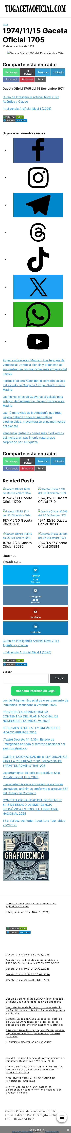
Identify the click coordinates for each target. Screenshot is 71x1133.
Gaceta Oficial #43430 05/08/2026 (28, 974)
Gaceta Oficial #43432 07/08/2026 (28, 954)
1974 (5, 24)
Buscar (7, 671)
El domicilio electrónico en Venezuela (29, 1041)
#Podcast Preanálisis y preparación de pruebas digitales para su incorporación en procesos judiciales (35, 1033)
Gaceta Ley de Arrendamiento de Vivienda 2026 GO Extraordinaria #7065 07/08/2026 (32, 962)
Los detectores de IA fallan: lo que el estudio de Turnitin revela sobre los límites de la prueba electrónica (35, 1010)
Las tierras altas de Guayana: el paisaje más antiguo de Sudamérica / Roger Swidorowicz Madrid (34, 401)
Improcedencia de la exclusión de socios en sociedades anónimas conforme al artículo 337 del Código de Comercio (35, 789)
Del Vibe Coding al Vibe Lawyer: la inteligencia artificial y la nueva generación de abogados (35, 1000)
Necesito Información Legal (35, 691)
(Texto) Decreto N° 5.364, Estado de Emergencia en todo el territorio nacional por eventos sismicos (34, 744)
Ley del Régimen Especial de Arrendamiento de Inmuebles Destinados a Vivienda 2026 (35, 1059)
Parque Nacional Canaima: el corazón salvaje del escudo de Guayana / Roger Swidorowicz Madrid (34, 385)
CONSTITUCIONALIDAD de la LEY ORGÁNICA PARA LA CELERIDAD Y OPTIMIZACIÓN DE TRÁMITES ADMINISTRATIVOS (35, 761)
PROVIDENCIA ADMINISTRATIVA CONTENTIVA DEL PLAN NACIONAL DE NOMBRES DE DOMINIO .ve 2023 (30, 716)
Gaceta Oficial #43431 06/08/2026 (28, 968)
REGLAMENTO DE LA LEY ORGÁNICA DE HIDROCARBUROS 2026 (30, 1079)
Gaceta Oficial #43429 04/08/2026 (28, 980)
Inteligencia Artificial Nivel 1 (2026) (27, 108)
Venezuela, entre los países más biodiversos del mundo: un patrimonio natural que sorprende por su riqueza (33, 437)
